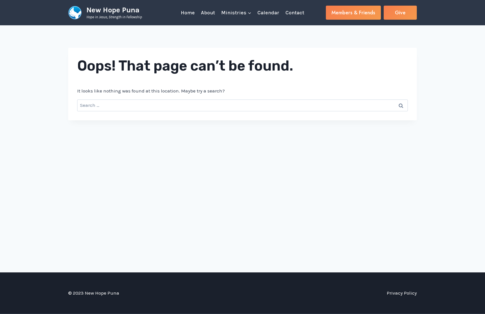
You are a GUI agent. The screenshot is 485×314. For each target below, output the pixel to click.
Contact (294, 13)
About (208, 13)
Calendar (268, 13)
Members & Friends (353, 12)
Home (188, 13)
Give (400, 12)
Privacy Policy (402, 293)
